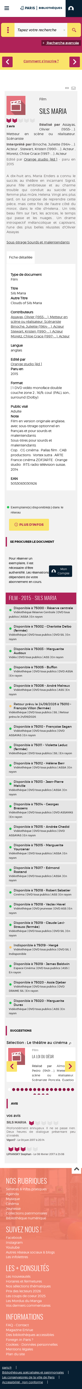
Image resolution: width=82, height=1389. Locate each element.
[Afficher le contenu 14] (64, 1089)
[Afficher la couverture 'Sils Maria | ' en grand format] (16, 105)
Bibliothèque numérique (26, 1218)
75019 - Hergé (47, 945)
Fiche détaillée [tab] (20, 257)
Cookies (12, 1345)
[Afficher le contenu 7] (34, 1089)
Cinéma (12, 1204)
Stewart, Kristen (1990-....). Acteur (47, 149)
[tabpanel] (41, 379)
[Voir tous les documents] (70, 1043)
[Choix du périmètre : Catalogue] (8, 30)
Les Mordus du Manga (24, 1301)
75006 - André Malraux (52, 686)
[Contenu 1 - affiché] (9, 1089)
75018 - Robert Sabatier (52, 890)
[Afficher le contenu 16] (72, 1089)
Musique (13, 1199)
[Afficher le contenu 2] (13, 1089)
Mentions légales (19, 1349)
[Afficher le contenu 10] (47, 1089)
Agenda (12, 1194)
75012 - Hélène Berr (49, 763)
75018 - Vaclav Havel (49, 904)
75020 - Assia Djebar (50, 982)
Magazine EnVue (19, 1330)
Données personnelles (39, 1345)
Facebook (14, 1238)
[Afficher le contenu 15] (68, 1089)
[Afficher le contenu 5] (26, 1089)
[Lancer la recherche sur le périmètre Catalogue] (74, 30)
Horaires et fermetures (24, 1281)
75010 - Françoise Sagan (53, 727)
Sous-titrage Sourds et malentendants (38, 242)
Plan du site (15, 1354)
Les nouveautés (18, 1276)
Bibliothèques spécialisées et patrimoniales (33, 1372)
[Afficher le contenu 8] (38, 1089)
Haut (76, 1169)
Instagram (14, 1243)
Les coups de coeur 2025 (26, 1296)
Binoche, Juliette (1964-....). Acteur (37, 327)
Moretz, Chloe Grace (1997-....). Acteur (37, 154)
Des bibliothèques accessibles (30, 1335)
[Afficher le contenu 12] (55, 1089)
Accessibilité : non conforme (22, 1382)
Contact (22, 1325)
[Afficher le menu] (6, 8)
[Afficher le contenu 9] (43, 1089)
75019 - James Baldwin (52, 964)
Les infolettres (17, 1257)
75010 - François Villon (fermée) (42, 706)
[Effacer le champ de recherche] (64, 30)
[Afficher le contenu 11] (51, 1089)
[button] (74, 8)
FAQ (9, 1325)
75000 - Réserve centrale (53, 608)
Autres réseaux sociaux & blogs (30, 1252)
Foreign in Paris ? (19, 1340)
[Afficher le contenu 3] (17, 1089)
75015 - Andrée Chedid (51, 827)
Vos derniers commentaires (28, 1306)
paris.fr (7, 1367)
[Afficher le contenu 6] (30, 1089)
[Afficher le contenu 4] (22, 1089)
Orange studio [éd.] (40, 159)
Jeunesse (13, 1209)
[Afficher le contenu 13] (59, 1089)
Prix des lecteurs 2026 (23, 1291)
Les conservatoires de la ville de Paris (28, 1377)
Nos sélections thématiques (28, 1286)
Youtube (13, 1247)
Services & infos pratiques (26, 1189)
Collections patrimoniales (26, 1213)
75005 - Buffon (45, 667)
